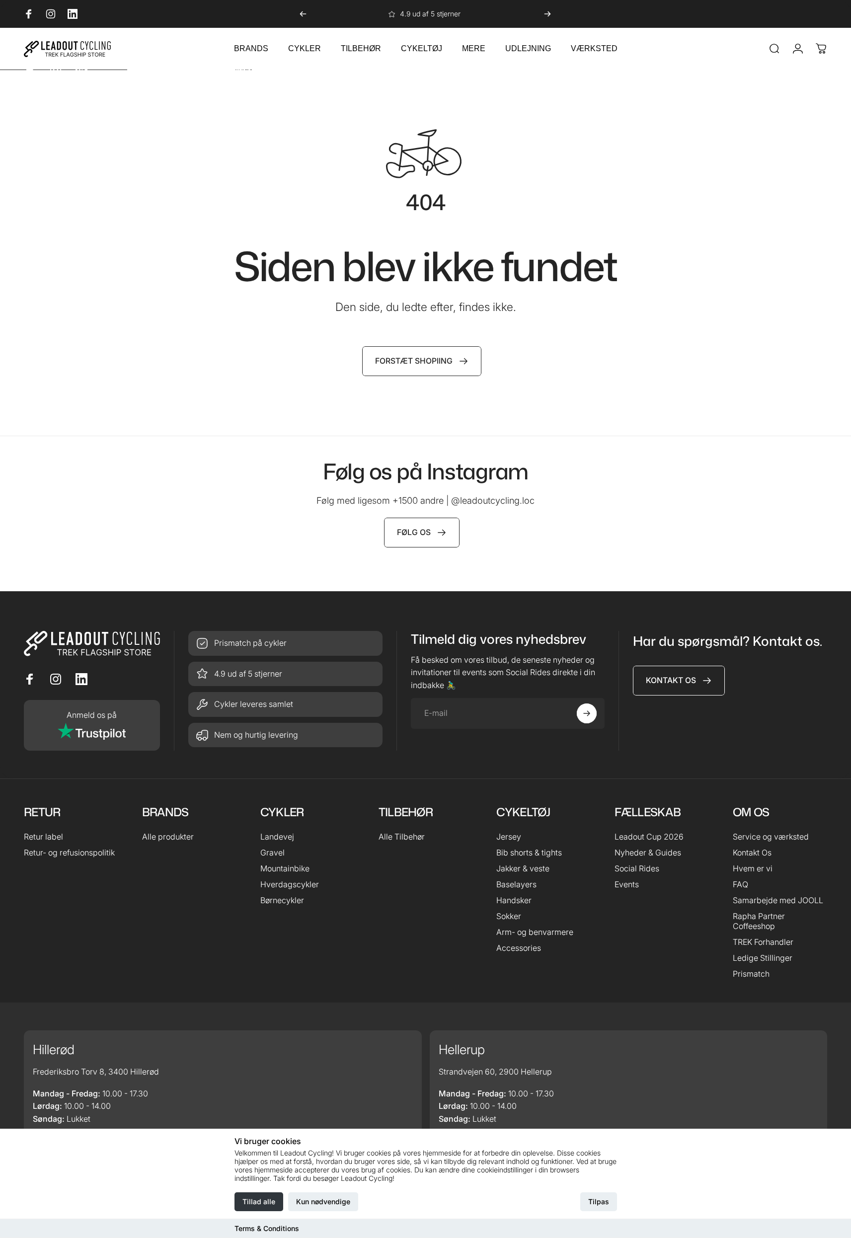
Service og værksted (771, 837)
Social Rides (637, 868)
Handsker (514, 900)
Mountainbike (284, 868)
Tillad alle (258, 1201)
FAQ (740, 884)
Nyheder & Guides (648, 852)
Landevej (277, 837)
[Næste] (547, 14)
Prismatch (751, 974)
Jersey (508, 837)
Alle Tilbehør (402, 837)
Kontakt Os (752, 852)
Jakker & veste (522, 868)
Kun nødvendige (323, 1201)
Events (627, 884)
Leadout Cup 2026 (649, 837)
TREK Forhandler (763, 942)
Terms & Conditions (266, 1228)
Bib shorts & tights (529, 852)
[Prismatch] (285, 643)
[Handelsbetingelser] (285, 704)
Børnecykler (282, 900)
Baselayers (516, 884)
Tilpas (598, 1201)
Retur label (43, 837)
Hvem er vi (753, 868)
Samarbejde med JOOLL (778, 900)
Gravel (272, 852)
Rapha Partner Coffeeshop (759, 921)
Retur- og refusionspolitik (69, 852)
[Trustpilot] (92, 725)
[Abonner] (587, 713)
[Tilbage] (303, 14)
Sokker (508, 916)
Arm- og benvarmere (534, 932)
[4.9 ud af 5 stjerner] (285, 674)
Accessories (518, 948)
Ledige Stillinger (762, 958)
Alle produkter (168, 837)
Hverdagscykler (289, 884)
